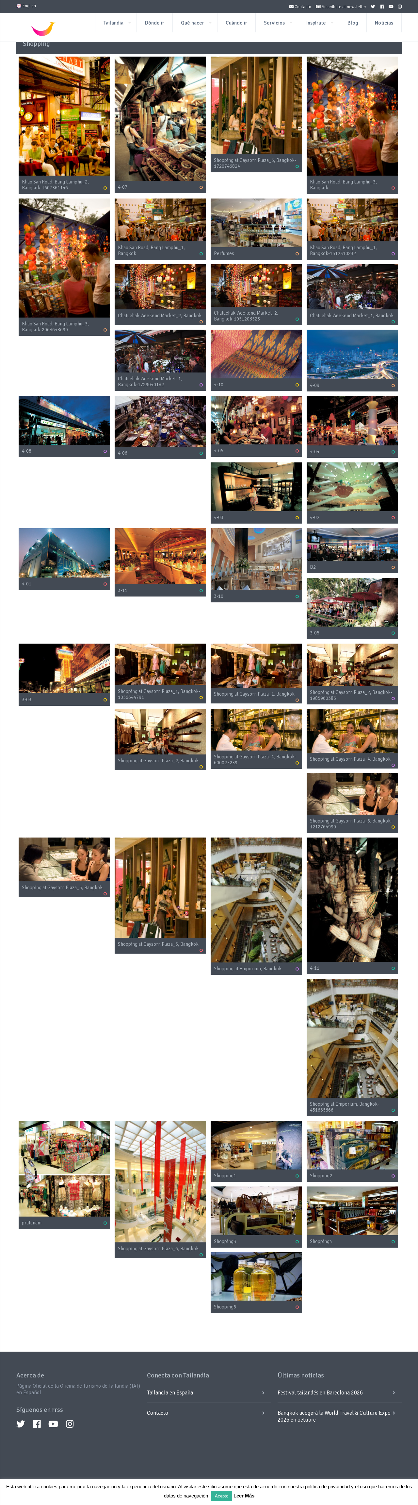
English (29, 6)
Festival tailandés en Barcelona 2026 (320, 1392)
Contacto (302, 6)
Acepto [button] (221, 1496)
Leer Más (243, 1495)
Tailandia (113, 23)
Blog (352, 23)
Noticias (384, 23)
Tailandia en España (170, 1392)
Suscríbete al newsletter (343, 6)
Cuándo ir (236, 23)
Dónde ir (154, 23)
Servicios (274, 23)
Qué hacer (192, 23)
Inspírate (316, 23)
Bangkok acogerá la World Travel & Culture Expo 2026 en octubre (334, 1416)
